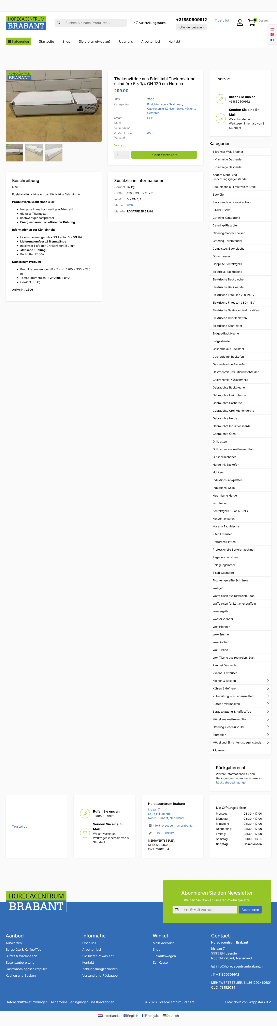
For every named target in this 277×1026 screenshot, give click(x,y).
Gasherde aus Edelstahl (228, 349)
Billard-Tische (222, 210)
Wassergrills (220, 611)
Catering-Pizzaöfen (225, 225)
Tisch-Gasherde (223, 572)
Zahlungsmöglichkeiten (100, 969)
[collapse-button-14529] (268, 696)
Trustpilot (222, 20)
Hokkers (218, 472)
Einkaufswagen (164, 956)
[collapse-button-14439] (268, 681)
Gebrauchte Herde (225, 418)
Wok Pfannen (221, 626)
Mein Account (163, 943)
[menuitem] (272, 28)
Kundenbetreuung (192, 27)
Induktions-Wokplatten (228, 480)
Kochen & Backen (224, 680)
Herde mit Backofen (226, 464)
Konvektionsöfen (224, 518)
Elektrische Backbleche (228, 279)
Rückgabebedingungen (231, 782)
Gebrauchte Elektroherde (229, 395)
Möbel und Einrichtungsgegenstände (237, 742)
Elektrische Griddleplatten (230, 318)
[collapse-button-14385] (268, 704)
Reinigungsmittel (224, 565)
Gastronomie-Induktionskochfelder (236, 372)
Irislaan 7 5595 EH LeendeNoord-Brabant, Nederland (166, 814)
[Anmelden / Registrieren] (239, 23)
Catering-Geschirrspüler (228, 727)
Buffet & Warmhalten (226, 704)
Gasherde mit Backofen (228, 356)
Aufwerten (14, 943)
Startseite (46, 41)
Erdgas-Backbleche (226, 333)
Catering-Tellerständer (227, 240)
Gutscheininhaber (224, 457)
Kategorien (20, 41)
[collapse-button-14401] (268, 727)
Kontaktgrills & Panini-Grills (230, 511)
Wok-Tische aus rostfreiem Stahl (234, 657)
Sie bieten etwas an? (95, 41)
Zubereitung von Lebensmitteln (233, 696)
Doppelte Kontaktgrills (227, 264)
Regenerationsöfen (225, 557)
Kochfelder (220, 503)
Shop (66, 41)
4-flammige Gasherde (227, 159)
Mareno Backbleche (226, 526)
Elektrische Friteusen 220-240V (233, 295)
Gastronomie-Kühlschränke (165, 108)
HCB (150, 118)
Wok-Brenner (221, 634)
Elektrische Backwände (228, 287)
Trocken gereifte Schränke (230, 580)
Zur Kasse (160, 962)
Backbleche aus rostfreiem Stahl (234, 186)
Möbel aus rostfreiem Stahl (230, 719)
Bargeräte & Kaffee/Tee (23, 949)
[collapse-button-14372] (268, 711)
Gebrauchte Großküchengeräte (233, 410)
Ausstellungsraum (152, 23)
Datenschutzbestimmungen (26, 1002)
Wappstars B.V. (260, 1002)
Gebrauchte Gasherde (227, 403)
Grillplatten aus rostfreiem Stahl (233, 449)
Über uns (126, 41)
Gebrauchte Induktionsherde (232, 426)
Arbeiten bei (150, 41)
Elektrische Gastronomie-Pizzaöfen (236, 310)
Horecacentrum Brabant (176, 1002)
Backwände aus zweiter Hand (232, 202)
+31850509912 (191, 19)
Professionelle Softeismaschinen (234, 549)
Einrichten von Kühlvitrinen (164, 104)
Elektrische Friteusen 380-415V (233, 302)
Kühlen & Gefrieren (225, 688)
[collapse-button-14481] (268, 742)
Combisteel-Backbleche (228, 248)
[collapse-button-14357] (268, 735)
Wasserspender (223, 619)
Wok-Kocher (221, 642)
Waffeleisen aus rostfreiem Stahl (234, 595)
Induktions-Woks (224, 487)
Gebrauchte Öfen (224, 433)
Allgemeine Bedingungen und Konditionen (82, 1002)
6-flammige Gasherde (227, 167)
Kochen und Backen (21, 975)
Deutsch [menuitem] (172, 1015)
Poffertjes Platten (224, 541)
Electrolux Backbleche (227, 271)
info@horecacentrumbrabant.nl (173, 825)
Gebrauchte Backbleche (229, 387)
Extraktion (219, 734)
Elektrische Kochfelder (227, 325)
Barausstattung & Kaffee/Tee (232, 711)
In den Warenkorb (164, 155)
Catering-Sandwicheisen (229, 233)
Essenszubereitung (20, 962)
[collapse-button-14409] (268, 688)
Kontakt (174, 41)
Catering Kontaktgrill (226, 217)
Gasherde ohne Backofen (229, 364)
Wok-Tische (220, 650)
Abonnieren (250, 910)
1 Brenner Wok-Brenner (228, 151)
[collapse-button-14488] (268, 719)
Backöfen (219, 194)
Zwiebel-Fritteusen (225, 673)
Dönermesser (221, 256)
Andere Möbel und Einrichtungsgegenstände (230, 177)
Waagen (218, 588)
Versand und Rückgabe (100, 975)
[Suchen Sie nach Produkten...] (59, 23)
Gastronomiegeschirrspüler (26, 969)
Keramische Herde (225, 495)
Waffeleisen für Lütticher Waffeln (234, 603)
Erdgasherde (221, 341)
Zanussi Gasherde (224, 665)
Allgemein (219, 750)
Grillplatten (220, 441)
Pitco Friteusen (222, 534)
